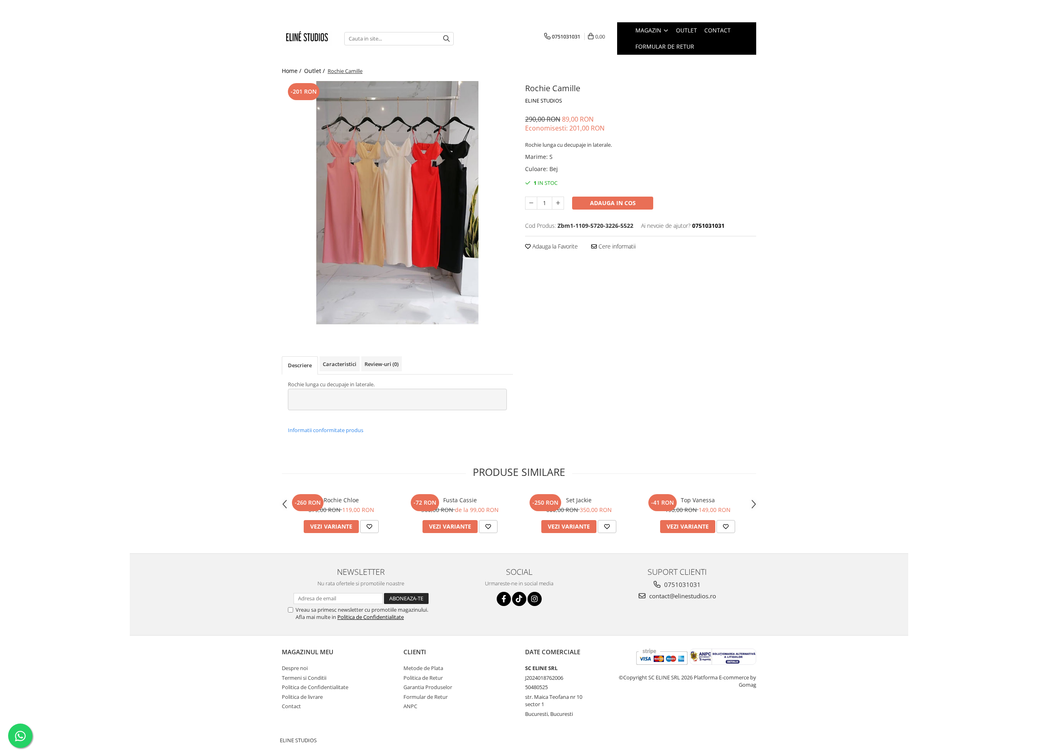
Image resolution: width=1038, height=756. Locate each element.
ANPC (410, 706)
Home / (292, 71)
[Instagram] (535, 599)
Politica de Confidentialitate (370, 617)
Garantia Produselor (427, 687)
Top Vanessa (698, 500)
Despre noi (295, 668)
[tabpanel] (397, 202)
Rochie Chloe (341, 500)
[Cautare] (446, 38)
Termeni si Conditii (304, 677)
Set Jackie (579, 500)
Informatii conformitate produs (325, 430)
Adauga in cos (613, 203)
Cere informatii (616, 246)
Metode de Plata (423, 668)
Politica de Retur (423, 677)
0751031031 (682, 584)
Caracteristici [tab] (339, 364)
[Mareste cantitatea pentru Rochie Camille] (558, 203)
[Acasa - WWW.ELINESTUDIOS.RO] (307, 38)
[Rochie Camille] (397, 202)
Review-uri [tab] (382, 364)
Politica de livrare (302, 696)
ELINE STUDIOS (543, 100)
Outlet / (315, 71)
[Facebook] (504, 599)
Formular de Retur (664, 46)
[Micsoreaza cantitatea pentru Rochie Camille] (531, 203)
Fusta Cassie (460, 500)
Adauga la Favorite (554, 246)
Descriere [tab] (300, 365)
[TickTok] (519, 599)
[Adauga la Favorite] (369, 526)
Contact (717, 30)
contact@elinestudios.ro (682, 596)
